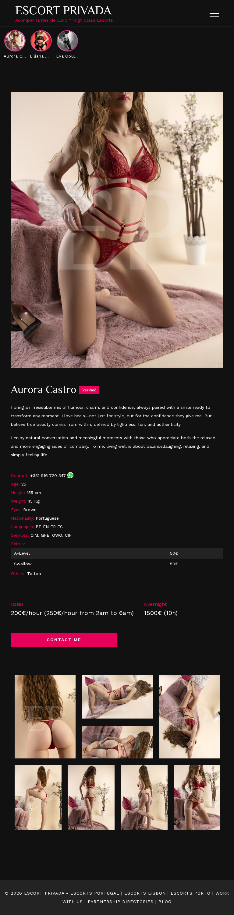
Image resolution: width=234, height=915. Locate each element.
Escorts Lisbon (145, 893)
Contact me (64, 639)
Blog (165, 901)
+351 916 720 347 (48, 475)
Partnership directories (121, 901)
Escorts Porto (191, 893)
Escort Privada (63, 10)
